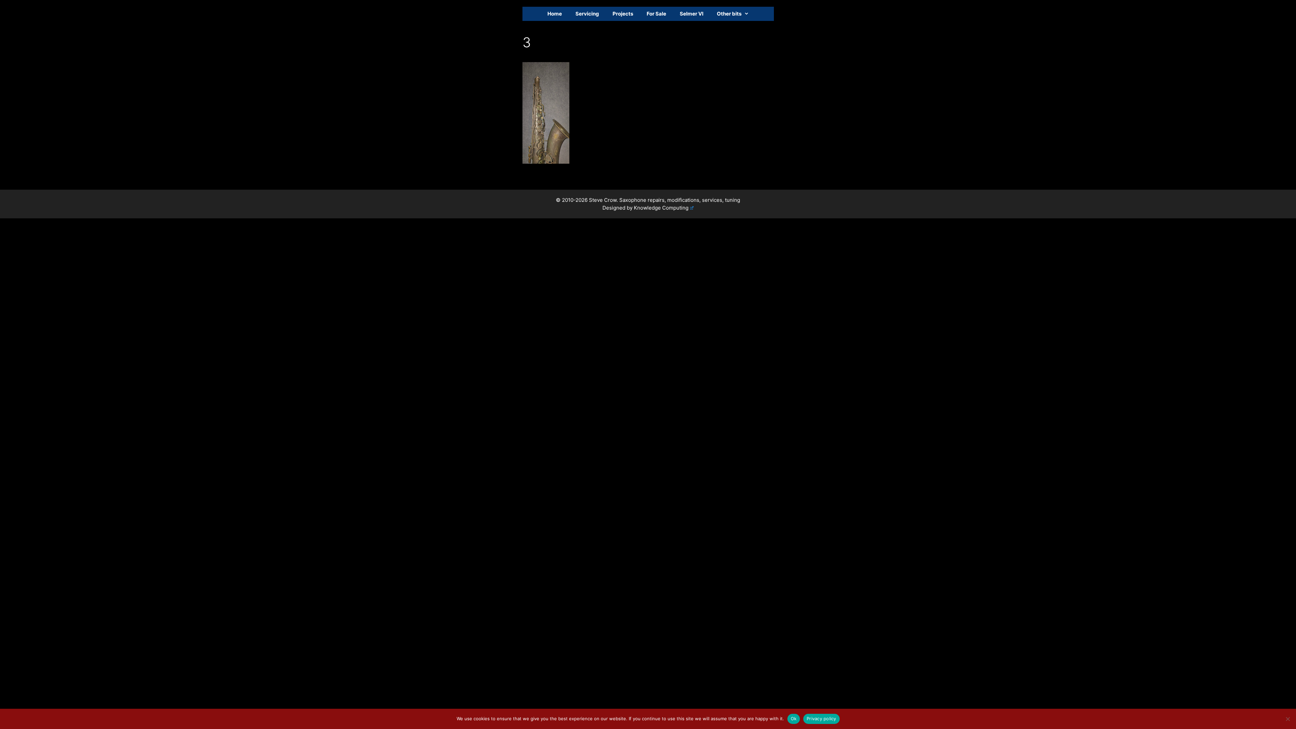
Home (554, 13)
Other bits (729, 13)
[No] (1287, 719)
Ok (794, 718)
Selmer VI (691, 13)
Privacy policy (821, 718)
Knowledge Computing (661, 208)
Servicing (587, 13)
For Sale (656, 13)
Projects (623, 13)
